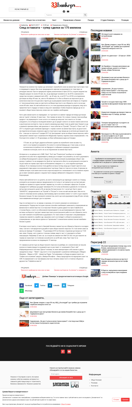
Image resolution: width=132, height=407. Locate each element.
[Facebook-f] (63, 351)
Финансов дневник (11, 20)
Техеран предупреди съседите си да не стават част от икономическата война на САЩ (115, 125)
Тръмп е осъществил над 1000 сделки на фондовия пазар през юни (116, 103)
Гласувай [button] (108, 181)
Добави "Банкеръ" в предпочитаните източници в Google (65, 276)
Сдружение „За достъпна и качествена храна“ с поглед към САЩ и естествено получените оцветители (57, 322)
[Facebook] (64, 11)
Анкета (95, 151)
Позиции (125, 20)
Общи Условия (66, 404)
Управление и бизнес (72, 20)
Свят (54, 20)
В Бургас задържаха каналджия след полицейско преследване (114, 271)
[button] (26, 285)
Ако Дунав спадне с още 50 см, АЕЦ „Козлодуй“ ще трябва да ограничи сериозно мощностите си (115, 46)
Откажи (116, 400)
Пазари (91, 20)
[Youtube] (68, 11)
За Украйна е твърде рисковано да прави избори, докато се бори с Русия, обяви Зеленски (115, 68)
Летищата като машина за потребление (111, 35)
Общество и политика (35, 20)
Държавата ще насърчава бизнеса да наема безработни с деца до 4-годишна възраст (115, 79)
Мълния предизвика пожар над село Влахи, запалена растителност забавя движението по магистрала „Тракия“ (116, 249)
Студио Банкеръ (108, 20)
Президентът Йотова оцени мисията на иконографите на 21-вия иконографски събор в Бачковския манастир (116, 137)
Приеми (125, 400)
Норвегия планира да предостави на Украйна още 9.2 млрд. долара (116, 113)
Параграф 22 (98, 242)
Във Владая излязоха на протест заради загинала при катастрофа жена (114, 261)
